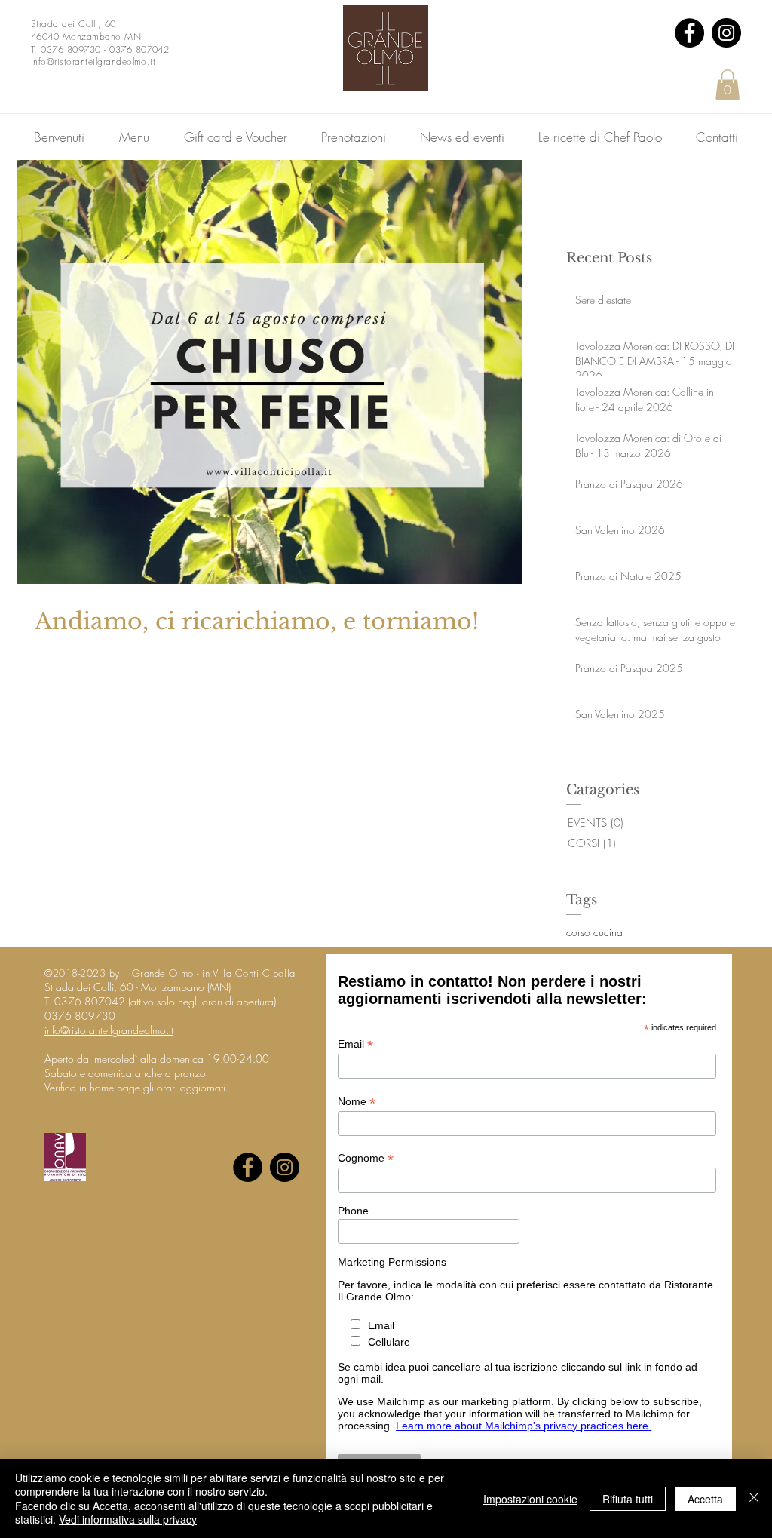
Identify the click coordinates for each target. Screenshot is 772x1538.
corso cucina (594, 932)
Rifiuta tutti (627, 1498)
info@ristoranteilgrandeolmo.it (108, 1030)
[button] (727, 84)
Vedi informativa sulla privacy (128, 1519)
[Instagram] (726, 33)
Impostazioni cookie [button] (530, 1498)
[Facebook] (689, 33)
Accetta (705, 1498)
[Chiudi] (754, 1498)
